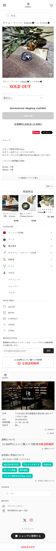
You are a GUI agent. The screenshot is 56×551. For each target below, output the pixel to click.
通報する (49, 186)
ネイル (11, 266)
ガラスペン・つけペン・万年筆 (22, 253)
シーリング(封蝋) (16, 233)
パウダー (12, 293)
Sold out (28, 115)
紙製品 (11, 259)
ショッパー (13, 286)
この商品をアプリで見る (28, 178)
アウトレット (14, 279)
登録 (48, 350)
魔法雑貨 (12, 246)
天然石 (11, 273)
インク (11, 239)
